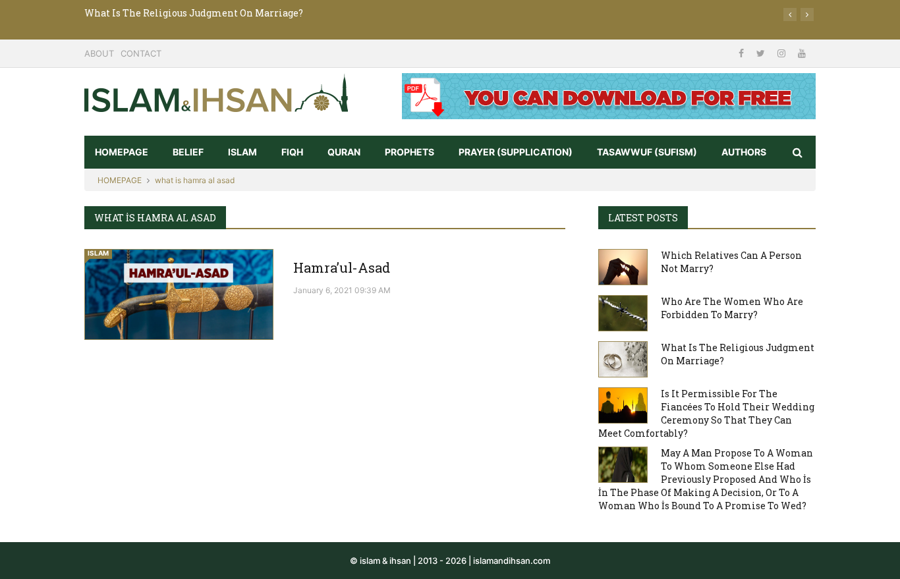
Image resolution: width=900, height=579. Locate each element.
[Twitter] (762, 53)
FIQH (292, 151)
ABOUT (99, 53)
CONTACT (141, 53)
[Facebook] (742, 53)
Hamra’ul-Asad (341, 267)
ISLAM (242, 151)
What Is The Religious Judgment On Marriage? (193, 13)
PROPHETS (409, 151)
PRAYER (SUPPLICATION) (516, 151)
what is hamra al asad (195, 180)
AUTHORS (743, 151)
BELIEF (188, 151)
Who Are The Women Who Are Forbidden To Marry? (732, 308)
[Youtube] (802, 53)
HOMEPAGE (121, 151)
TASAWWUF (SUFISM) (647, 151)
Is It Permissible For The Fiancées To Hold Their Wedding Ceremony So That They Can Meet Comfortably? (706, 413)
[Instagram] (782, 53)
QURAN (343, 151)
